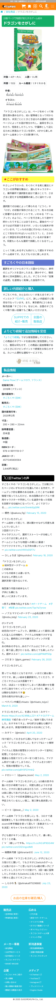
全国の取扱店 (37, 319)
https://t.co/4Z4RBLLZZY (22, 715)
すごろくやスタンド (38, 956)
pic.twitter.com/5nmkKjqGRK (24, 507)
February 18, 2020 (43, 555)
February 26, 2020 (42, 659)
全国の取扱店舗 (37, 952)
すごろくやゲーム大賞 (39, 933)
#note (5, 715)
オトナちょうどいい (38, 929)
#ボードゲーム (39, 603)
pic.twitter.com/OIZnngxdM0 (17, 846)
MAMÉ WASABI (11, 964)
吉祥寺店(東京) (12, 914)
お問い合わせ (11, 982)
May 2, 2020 (42, 775)
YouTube (34, 978)
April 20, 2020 (34, 732)
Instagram (34, 982)
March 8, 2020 (10, 705)
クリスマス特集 (37, 922)
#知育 (12, 607)
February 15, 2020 (36, 512)
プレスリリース (36, 986)
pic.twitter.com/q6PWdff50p (36, 654)
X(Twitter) (35, 975)
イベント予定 (36, 937)
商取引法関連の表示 (13, 990)
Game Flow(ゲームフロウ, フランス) (22, 380)
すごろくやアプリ (12, 960)
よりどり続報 (12, 337)
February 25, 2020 (28, 617)
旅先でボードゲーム (38, 918)
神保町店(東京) (12, 918)
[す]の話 (33, 914)
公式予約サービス (12, 952)
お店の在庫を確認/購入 (28, 898)
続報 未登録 (30, 361)
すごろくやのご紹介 (13, 975)
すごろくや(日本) (12, 397)
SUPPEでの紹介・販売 (21, 319)
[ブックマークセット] (29, 6)
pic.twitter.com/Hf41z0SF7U (20, 549)
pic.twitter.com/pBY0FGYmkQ (18, 769)
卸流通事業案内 (37, 948)
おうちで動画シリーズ (39, 926)
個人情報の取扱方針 (13, 986)
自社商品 (10, 11)
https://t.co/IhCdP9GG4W (40, 843)
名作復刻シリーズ (12, 956)
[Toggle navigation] (52, 6)
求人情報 (9, 978)
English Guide (36, 990)
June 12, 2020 (41, 852)
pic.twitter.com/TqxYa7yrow (30, 607)
